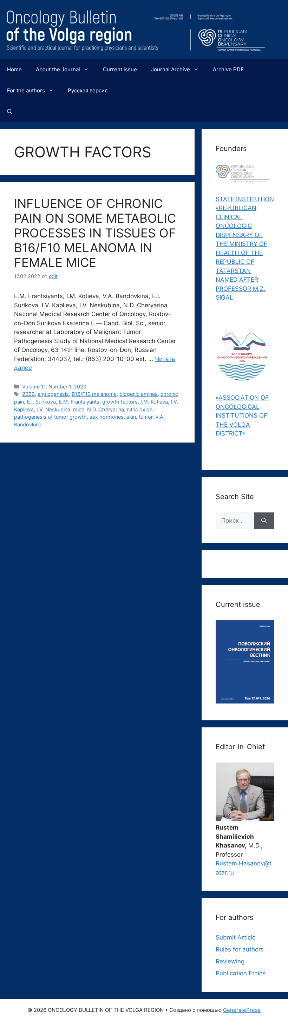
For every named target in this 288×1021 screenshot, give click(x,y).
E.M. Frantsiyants (79, 402)
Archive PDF (228, 69)
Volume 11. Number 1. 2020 (54, 387)
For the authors (26, 90)
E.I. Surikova (41, 402)
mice (78, 409)
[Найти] (264, 520)
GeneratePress (242, 1010)
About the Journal (58, 69)
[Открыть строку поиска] (9, 111)
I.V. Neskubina (53, 409)
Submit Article (236, 937)
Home (14, 69)
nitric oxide (139, 409)
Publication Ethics (241, 973)
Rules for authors (240, 949)
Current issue (120, 69)
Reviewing (230, 961)
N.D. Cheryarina (105, 409)
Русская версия (87, 90)
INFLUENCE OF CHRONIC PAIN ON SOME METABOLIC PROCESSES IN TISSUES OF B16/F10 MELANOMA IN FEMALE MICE (95, 233)
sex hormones (107, 417)
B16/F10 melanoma (94, 394)
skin (131, 417)
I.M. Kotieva (154, 402)
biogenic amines (138, 394)
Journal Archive (170, 69)
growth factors (120, 402)
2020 (28, 394)
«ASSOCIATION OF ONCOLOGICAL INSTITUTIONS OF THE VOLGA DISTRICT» (242, 415)
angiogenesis (53, 394)
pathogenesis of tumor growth (50, 417)
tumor (145, 417)
